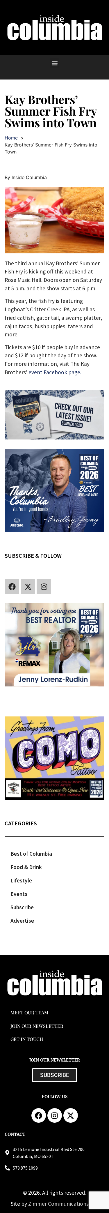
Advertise (22, 920)
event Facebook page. (54, 372)
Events (18, 893)
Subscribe (22, 907)
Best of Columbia (31, 853)
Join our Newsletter (36, 1026)
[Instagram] (44, 586)
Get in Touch (26, 1039)
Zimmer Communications (59, 1203)
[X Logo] (28, 586)
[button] (54, 63)
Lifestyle (21, 880)
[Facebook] (12, 586)
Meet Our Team (29, 1012)
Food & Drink (26, 867)
